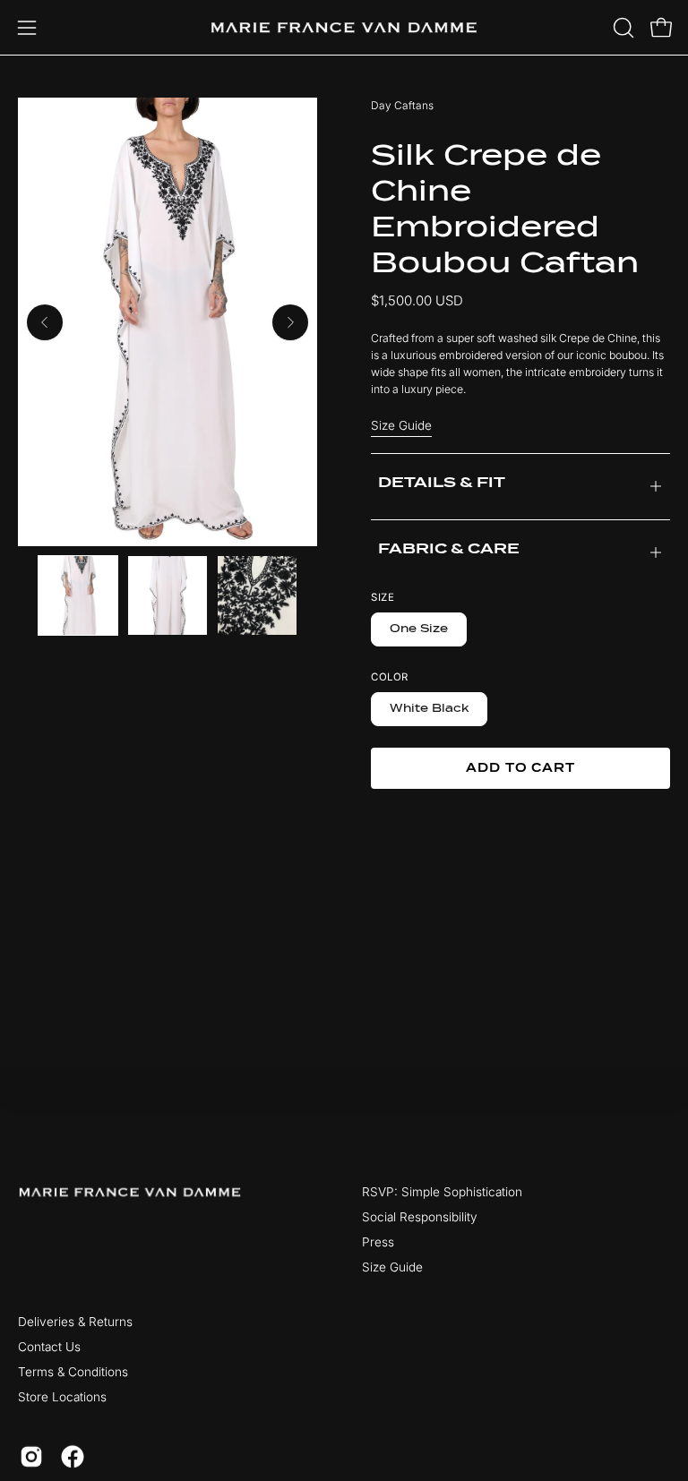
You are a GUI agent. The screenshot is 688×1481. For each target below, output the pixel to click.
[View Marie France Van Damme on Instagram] (31, 1455)
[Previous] (45, 322)
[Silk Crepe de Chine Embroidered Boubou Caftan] (78, 595)
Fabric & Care (449, 548)
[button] (621, 27)
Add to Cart (521, 768)
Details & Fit (441, 482)
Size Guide (401, 425)
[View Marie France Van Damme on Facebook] (72, 1455)
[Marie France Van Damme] (344, 27)
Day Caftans (402, 105)
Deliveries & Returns (75, 1321)
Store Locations (62, 1397)
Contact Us (49, 1347)
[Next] (290, 322)
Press (378, 1242)
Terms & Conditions (73, 1372)
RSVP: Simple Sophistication (442, 1192)
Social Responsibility (419, 1217)
